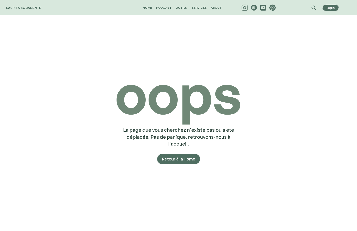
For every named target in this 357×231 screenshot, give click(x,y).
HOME (147, 7)
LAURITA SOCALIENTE (23, 8)
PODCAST (164, 7)
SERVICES (199, 7)
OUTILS (182, 7)
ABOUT (216, 7)
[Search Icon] (313, 7)
